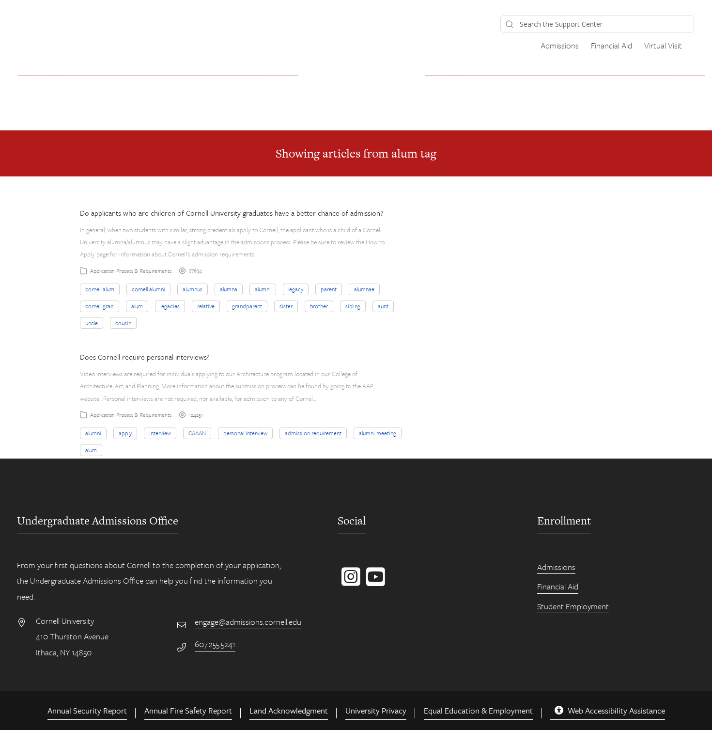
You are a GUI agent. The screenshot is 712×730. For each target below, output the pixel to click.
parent (329, 289)
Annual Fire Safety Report (188, 710)
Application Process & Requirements (130, 271)
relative (206, 306)
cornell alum (99, 289)
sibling (352, 306)
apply (125, 432)
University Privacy (375, 710)
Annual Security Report (87, 710)
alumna (228, 289)
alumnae (364, 289)
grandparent (247, 306)
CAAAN (197, 432)
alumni (263, 289)
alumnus (192, 289)
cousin (123, 322)
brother (319, 306)
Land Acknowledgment (288, 710)
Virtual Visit (663, 45)
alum (137, 306)
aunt (383, 306)
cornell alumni (148, 289)
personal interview (245, 432)
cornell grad (99, 306)
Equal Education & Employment (478, 710)
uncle (91, 322)
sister (286, 306)
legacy (295, 289)
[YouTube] (373, 581)
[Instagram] (349, 581)
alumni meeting (377, 432)
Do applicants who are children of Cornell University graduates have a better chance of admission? (231, 212)
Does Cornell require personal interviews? (145, 356)
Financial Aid (611, 45)
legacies (170, 306)
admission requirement (313, 432)
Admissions (560, 45)
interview (160, 432)
